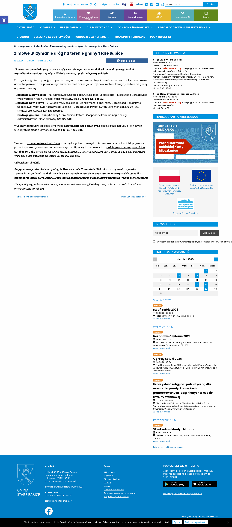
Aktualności (26, 27)
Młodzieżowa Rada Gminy (88, 18)
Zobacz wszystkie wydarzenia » (168, 447)
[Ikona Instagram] (162, 4)
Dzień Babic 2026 (165, 310)
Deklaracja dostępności (52, 37)
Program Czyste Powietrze (116, 496)
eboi (139, 4)
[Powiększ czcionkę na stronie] (96, 4)
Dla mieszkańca (112, 479)
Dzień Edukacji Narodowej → (134, 196)
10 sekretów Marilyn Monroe (173, 429)
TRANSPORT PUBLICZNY (129, 37)
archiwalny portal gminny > (58, 501)
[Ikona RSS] (146, 4)
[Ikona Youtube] (157, 4)
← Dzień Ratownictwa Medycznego (31, 196)
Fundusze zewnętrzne (90, 37)
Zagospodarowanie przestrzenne (182, 27)
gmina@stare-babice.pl (64, 481)
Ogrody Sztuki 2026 (167, 359)
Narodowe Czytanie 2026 (171, 336)
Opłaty (206, 17)
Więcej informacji (161, 318)
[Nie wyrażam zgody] (228, 522)
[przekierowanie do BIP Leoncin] (132, 5)
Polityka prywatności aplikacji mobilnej (182, 493)
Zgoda (177, 522)
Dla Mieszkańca (98, 27)
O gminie (46, 27)
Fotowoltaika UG (182, 17)
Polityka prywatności (195, 522)
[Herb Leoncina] (30, 12)
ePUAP (159, 17)
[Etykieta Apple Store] (204, 484)
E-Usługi (23, 37)
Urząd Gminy (69, 27)
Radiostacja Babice (65, 17)
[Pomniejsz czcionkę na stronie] (92, 4)
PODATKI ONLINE (161, 37)
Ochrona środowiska (134, 27)
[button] (4, 20)
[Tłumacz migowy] (124, 4)
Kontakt (107, 486)
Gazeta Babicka (135, 17)
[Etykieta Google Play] (176, 484)
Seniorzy (112, 17)
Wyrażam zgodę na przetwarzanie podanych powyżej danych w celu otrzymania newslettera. (187, 241)
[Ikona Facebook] (151, 4)
